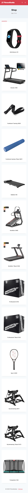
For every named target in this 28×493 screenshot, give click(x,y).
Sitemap (20, 489)
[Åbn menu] (25, 3)
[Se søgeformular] (22, 2)
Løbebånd (4, 21)
